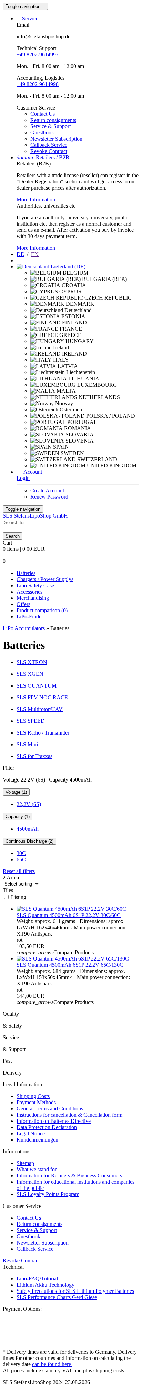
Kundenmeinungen (37, 1140)
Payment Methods (36, 1102)
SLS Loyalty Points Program (48, 1194)
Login (23, 478)
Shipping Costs (33, 1096)
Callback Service (48, 145)
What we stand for (37, 1169)
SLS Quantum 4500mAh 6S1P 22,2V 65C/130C (70, 965)
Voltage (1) (16, 792)
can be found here (52, 1364)
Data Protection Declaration (47, 1127)
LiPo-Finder (30, 616)
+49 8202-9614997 (38, 54)
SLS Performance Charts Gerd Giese (57, 1297)
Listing (18, 897)
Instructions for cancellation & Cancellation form (69, 1115)
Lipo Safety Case (35, 585)
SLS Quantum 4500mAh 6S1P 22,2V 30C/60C (69, 915)
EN (35, 254)
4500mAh (28, 829)
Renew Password (49, 497)
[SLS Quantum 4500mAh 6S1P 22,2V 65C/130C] (73, 959)
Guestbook (42, 132)
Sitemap (25, 1163)
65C (21, 859)
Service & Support (50, 126)
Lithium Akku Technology (45, 1285)
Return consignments (53, 120)
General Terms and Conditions (50, 1108)
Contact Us (42, 114)
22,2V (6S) (29, 804)
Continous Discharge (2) (29, 841)
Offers (23, 604)
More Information (36, 199)
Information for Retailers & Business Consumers (69, 1176)
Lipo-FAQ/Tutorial (37, 1278)
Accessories (29, 592)
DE (20, 254)
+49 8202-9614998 (38, 84)
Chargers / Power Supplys (45, 579)
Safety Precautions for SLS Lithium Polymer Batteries (75, 1291)
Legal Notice (31, 1133)
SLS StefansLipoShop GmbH (35, 516)
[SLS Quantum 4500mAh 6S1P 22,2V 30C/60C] (71, 909)
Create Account (47, 490)
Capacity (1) (18, 816)
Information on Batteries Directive (54, 1121)
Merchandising (33, 598)
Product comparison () (42, 610)
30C (21, 853)
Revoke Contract (48, 151)
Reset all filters (19, 871)
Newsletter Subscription (56, 139)
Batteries (26, 573)
